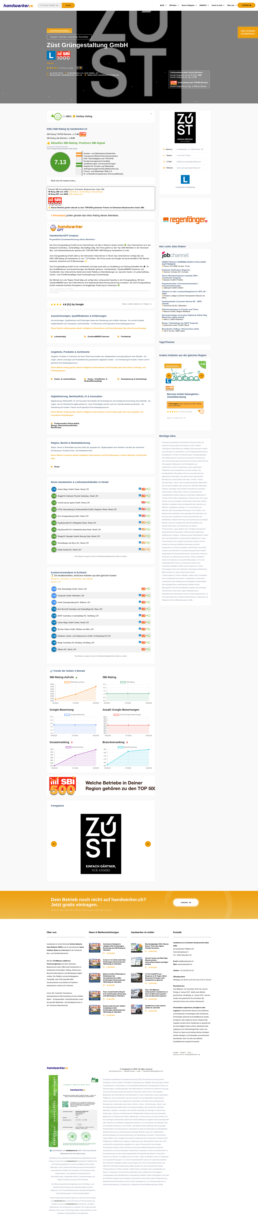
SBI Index (173, 5)
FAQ (189, 1052)
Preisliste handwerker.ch (186, 1054)
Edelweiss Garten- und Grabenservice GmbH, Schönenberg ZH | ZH (84, 636)
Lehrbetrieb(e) (60, 337)
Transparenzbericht (153, 1071)
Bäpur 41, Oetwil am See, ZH (176, 418)
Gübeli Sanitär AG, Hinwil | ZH (69, 550)
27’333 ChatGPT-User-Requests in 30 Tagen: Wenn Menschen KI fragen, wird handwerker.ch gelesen (156, 977)
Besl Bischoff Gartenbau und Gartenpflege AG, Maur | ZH (80, 609)
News (183, 1052)
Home (175, 1052)
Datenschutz (115, 1071)
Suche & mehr (217, 5)
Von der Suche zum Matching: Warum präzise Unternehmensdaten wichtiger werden (156, 961)
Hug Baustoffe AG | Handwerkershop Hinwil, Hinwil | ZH (79, 530)
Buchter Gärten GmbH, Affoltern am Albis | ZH (76, 629)
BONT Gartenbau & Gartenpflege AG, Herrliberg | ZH (78, 616)
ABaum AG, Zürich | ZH (67, 649)
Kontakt (185, 902)
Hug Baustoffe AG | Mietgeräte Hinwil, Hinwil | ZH (77, 523)
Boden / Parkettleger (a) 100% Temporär (180, 323)
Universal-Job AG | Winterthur (175, 306)
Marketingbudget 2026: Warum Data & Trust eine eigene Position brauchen (157, 946)
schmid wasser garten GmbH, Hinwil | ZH (74, 503)
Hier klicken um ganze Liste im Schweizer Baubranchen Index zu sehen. (101, 556)
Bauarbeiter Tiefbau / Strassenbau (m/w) (180, 329)
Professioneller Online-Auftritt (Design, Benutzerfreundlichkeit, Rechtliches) (65, 425)
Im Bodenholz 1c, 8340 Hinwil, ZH (83, 73)
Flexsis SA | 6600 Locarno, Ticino (177, 266)
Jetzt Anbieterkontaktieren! (248, 32)
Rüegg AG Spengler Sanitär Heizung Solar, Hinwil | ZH (79, 536)
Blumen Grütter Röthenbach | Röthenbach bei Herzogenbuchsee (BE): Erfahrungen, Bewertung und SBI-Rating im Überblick (114, 978)
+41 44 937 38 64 (56, 73)
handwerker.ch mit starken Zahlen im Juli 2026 (155, 1007)
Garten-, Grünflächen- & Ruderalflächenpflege (95, 380)
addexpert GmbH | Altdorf (173, 288)
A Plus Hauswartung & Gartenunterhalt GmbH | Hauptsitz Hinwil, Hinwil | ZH (87, 509)
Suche (68, 5)
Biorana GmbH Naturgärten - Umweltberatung (183, 395)
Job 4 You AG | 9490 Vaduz (174, 331)
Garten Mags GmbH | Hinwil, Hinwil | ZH (73, 489)
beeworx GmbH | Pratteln (173, 280)
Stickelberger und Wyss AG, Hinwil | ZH (73, 543)
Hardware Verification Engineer (176, 270)
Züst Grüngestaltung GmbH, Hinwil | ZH (73, 516)
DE (163, 5)
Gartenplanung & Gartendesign (133, 379)
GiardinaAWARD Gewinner (98, 337)
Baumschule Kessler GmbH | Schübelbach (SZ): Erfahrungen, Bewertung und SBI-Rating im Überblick (114, 1009)
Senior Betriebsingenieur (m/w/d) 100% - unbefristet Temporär (180, 277)
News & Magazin (188, 5)
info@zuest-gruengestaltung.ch (66, 75)
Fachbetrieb (125, 337)
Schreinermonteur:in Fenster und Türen (180, 309)
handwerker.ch (71, 1150)
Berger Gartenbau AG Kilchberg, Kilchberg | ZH (76, 643)
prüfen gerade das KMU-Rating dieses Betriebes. (85, 215)
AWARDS (203, 5)
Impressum (129, 1071)
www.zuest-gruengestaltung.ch (103, 75)
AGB (139, 1071)
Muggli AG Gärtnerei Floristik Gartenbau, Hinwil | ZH (78, 496)
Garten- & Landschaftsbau (65, 379)
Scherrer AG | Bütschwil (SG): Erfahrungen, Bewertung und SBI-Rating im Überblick (114, 962)
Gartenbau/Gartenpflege (59, 31)
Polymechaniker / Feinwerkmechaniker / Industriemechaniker (180, 284)
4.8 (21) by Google (106, 304)
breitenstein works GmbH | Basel (176, 325)
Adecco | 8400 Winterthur (173, 319)
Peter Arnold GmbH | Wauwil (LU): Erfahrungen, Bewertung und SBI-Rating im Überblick (114, 994)
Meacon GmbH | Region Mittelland (177, 311)
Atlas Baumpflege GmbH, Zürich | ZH (72, 589)
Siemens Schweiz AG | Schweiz (176, 272)
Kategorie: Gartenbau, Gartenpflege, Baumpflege (69, 37)
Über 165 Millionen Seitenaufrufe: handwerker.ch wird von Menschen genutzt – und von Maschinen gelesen (156, 993)
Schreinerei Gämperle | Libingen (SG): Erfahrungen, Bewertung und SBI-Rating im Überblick (114, 947)
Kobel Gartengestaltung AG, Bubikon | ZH (74, 602)
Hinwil (57, 467)
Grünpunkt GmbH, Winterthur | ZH (71, 596)
